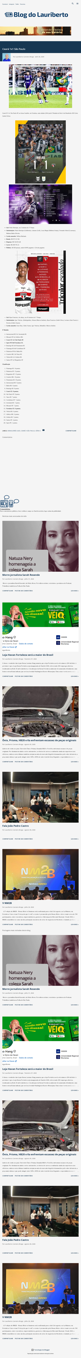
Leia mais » (75, 591)
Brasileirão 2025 (14, 431)
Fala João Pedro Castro (15, 825)
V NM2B (7, 903)
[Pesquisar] (73, 3)
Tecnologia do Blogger (42, 1350)
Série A (38, 431)
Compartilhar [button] (71, 431)
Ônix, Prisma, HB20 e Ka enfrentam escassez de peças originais (39, 740)
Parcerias (22, 4)
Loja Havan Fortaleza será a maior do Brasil (27, 654)
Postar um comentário (24, 591)
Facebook (5, 4)
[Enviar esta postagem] (43, 431)
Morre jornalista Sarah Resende (21, 574)
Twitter (17, 4)
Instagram (11, 4)
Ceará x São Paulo (28, 431)
